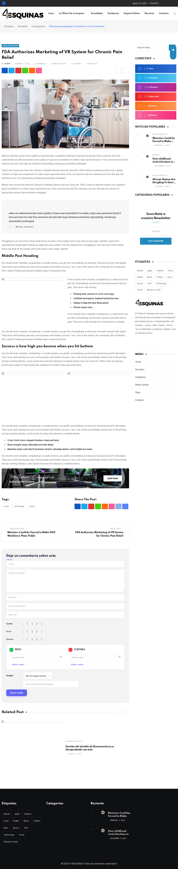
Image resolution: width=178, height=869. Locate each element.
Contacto (164, 13)
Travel (31, 506)
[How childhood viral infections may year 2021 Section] (142, 160)
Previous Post (17, 529)
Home (138, 362)
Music (6, 506)
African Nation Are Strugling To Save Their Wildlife (163, 182)
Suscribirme (156, 241)
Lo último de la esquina (71, 13)
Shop (137, 392)
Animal (140, 270)
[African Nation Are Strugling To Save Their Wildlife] (142, 181)
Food (170, 270)
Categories (140, 377)
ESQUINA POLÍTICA (73, 741)
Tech (149, 283)
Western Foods (154, 290)
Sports (140, 283)
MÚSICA (156, 155)
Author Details (142, 384)
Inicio (51, 13)
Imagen (9, 675)
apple (149, 270)
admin (7, 64)
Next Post (116, 529)
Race (169, 277)
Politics (160, 277)
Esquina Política (132, 13)
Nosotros (149, 13)
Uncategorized (159, 134)
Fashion (160, 270)
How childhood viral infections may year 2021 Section (164, 162)
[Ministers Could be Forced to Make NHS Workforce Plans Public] (142, 140)
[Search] (175, 13)
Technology (19, 506)
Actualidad (96, 13)
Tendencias (113, 13)
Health (140, 277)
